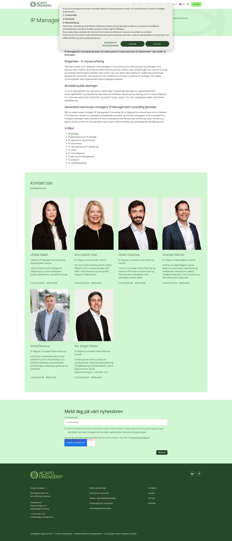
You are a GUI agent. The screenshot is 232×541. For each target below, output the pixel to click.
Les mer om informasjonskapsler (88, 38)
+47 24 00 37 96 (37, 377)
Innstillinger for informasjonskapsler (110, 43)
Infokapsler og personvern (41, 533)
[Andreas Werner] (182, 223)
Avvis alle (157, 44)
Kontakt (196, 4)
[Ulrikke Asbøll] (50, 223)
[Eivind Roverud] (50, 315)
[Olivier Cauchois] (138, 223)
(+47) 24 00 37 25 (125, 282)
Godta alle (132, 44)
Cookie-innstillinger (63, 533)
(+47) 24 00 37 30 (81, 282)
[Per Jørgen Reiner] (94, 315)
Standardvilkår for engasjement (87, 533)
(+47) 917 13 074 (37, 282)
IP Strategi (73, 133)
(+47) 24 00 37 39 (81, 377)
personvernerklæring (140, 437)
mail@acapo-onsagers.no (41, 517)
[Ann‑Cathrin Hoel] (94, 223)
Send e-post (52, 282)
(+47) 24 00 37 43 (169, 282)
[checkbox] (116, 432)
